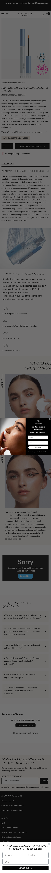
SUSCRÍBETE (25, 868)
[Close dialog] (50, 419)
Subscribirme (38, 447)
